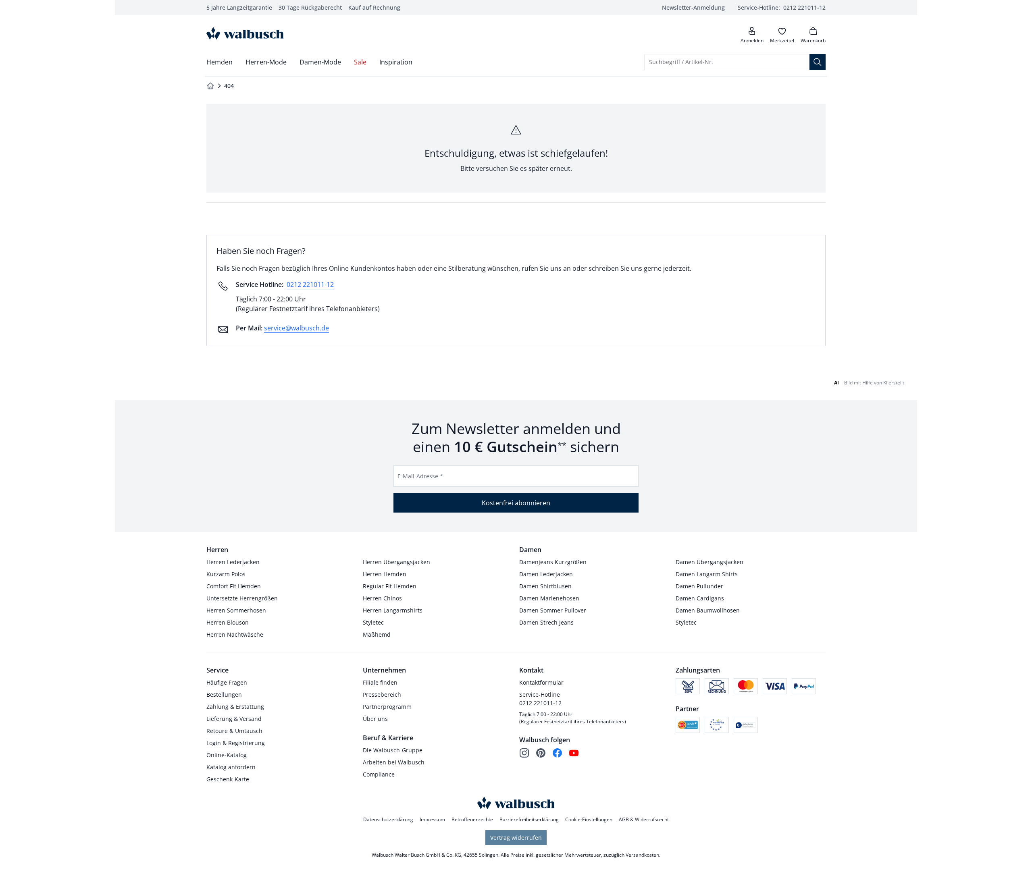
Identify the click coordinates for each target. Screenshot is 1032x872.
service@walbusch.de (296, 328)
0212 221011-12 (310, 284)
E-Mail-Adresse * (420, 476)
